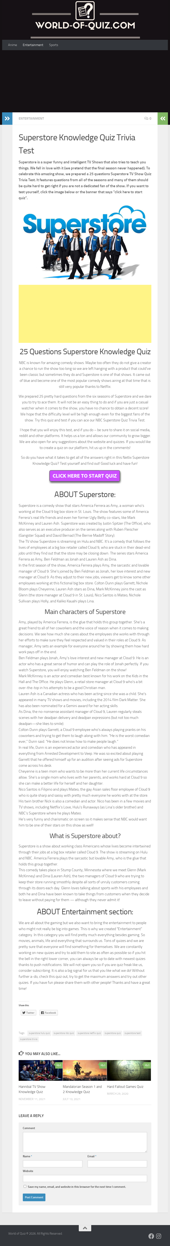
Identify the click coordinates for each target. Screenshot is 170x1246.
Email (91, 1156)
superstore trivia (28, 1039)
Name (27, 1156)
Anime (12, 45)
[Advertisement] (85, 81)
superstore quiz (113, 1033)
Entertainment (33, 45)
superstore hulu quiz (39, 1033)
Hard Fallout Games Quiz (125, 1087)
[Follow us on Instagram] (159, 1236)
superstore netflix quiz (89, 1033)
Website (28, 1171)
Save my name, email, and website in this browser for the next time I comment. (77, 1187)
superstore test (133, 1033)
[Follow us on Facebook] (151, 1236)
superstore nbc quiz (64, 1033)
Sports (53, 45)
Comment (29, 1128)
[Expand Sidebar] (7, 118)
